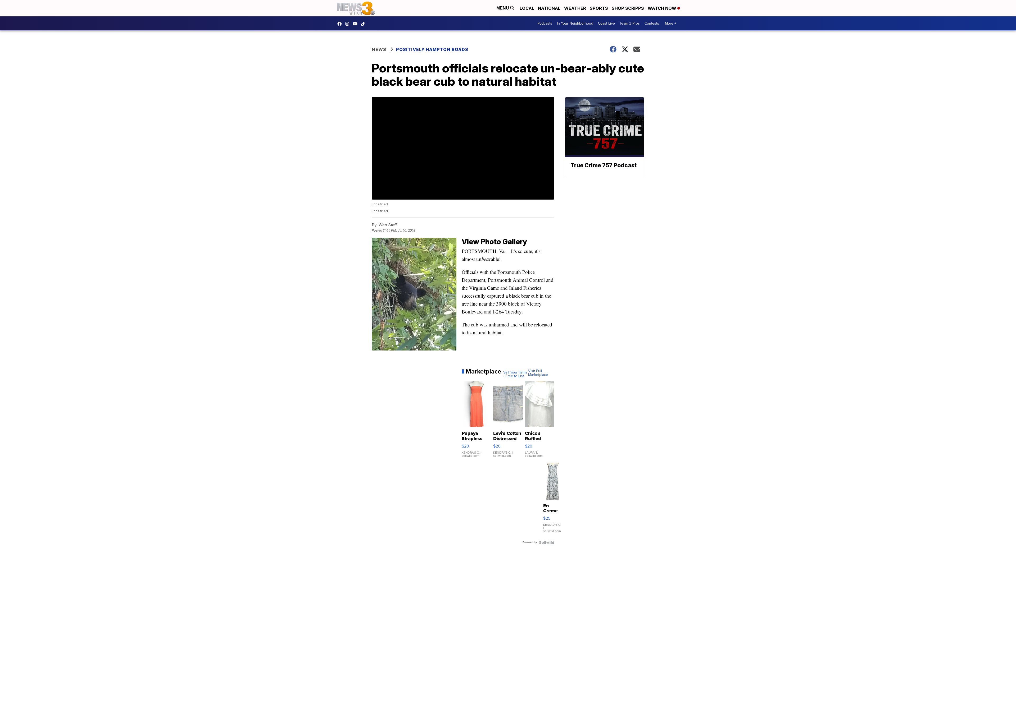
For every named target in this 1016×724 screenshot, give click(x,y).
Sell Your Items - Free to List (515, 374)
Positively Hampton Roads (432, 49)
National (549, 8)
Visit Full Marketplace (538, 373)
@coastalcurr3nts (364, 24)
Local (527, 8)
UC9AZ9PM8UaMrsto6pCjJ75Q (356, 24)
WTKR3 (340, 24)
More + (670, 23)
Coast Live (606, 23)
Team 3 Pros (630, 23)
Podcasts (544, 23)
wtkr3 (348, 24)
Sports (599, 8)
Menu (503, 8)
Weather (575, 8)
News (379, 49)
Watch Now (662, 8)
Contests (652, 23)
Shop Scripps (628, 8)
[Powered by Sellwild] (546, 542)
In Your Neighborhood (575, 23)
